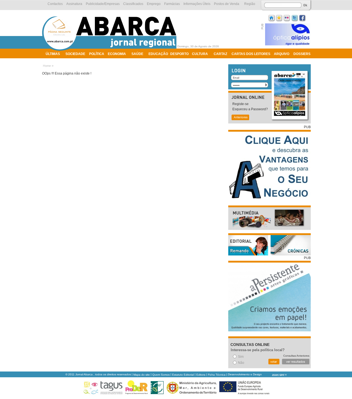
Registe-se (240, 104)
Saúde (137, 54)
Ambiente (54, 61)
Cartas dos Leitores (251, 54)
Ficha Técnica (217, 374)
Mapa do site (141, 374)
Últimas (53, 54)
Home (47, 65)
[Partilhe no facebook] (302, 17)
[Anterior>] (240, 117)
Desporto (179, 54)
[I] (272, 17)
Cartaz (220, 54)
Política (96, 54)
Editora (200, 374)
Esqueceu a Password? (250, 109)
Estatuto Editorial (183, 374)
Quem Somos (161, 374)
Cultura (200, 54)
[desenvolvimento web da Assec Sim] (275, 374)
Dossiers (301, 54)
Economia (117, 54)
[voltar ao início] (110, 50)
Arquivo (281, 54)
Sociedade (75, 54)
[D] (279, 17)
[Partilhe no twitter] (295, 17)
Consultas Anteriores (296, 355)
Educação (158, 54)
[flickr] (287, 17)
